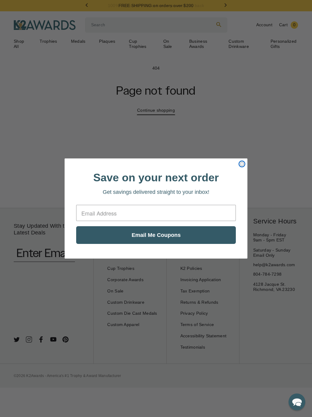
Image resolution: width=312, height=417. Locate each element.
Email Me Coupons (156, 235)
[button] (297, 401)
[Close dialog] (242, 164)
